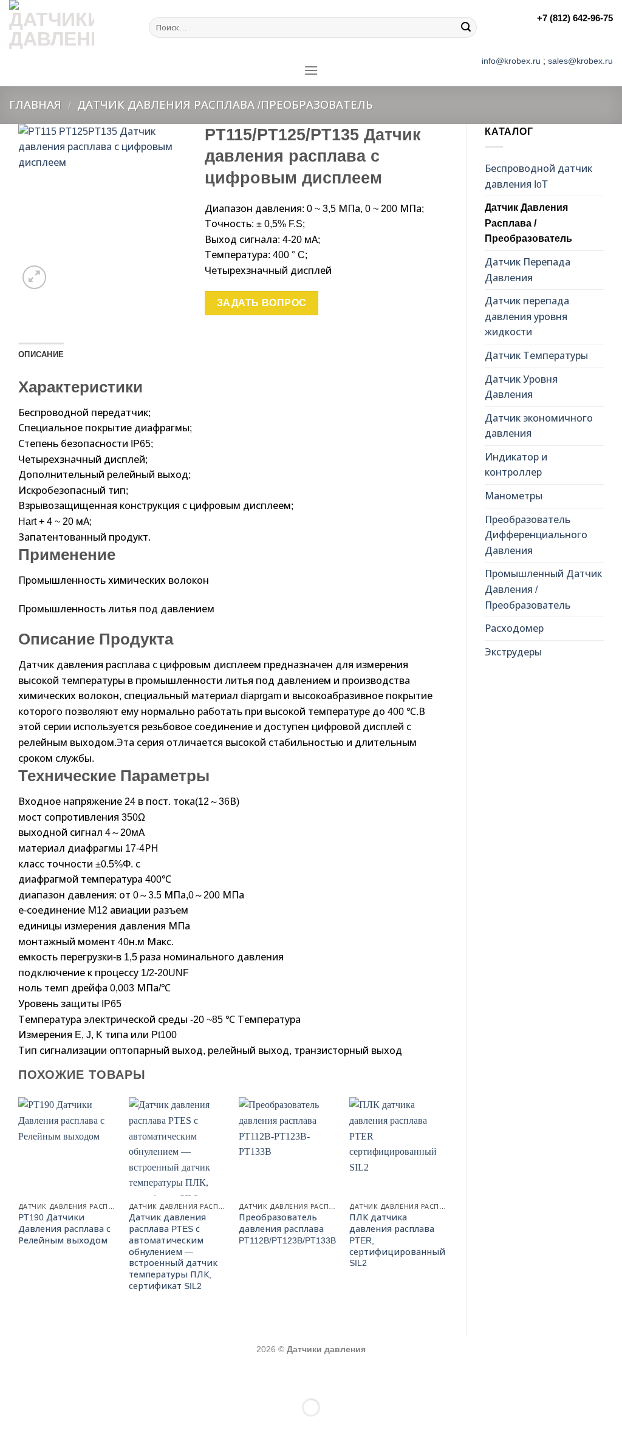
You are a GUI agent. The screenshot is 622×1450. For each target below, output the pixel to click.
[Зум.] (34, 277)
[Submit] (466, 27)
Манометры (513, 496)
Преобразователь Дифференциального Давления (536, 535)
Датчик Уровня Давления (521, 387)
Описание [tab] (41, 354)
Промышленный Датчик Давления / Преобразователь (543, 589)
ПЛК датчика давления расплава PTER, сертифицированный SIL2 (397, 1240)
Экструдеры (513, 652)
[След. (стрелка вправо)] (48, 1428)
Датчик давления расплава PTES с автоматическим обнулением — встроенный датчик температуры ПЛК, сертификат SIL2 (173, 1251)
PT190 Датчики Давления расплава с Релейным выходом (64, 1228)
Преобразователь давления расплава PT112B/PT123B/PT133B (287, 1228)
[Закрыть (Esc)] (12, 1377)
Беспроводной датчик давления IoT (538, 176)
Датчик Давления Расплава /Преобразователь (225, 104)
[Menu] (311, 70)
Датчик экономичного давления (539, 426)
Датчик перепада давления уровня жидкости (527, 316)
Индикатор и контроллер (516, 465)
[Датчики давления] (70, 27)
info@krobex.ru (511, 61)
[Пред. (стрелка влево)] (12, 1428)
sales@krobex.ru (580, 61)
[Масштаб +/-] (48, 1377)
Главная (35, 104)
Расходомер (514, 628)
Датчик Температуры (536, 356)
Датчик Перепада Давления (527, 270)
